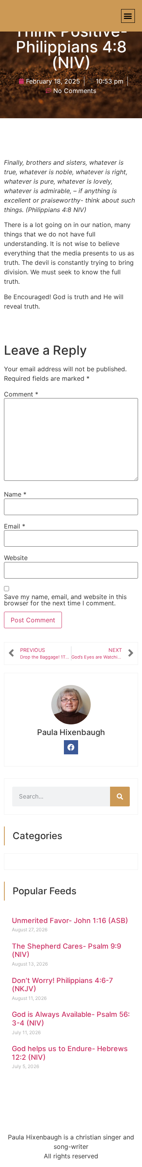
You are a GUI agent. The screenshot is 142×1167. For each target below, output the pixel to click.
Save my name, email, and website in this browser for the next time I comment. (65, 600)
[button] (128, 16)
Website (16, 558)
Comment (21, 394)
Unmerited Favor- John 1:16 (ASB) (70, 920)
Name (15, 494)
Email (14, 526)
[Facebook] (71, 747)
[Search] (120, 796)
